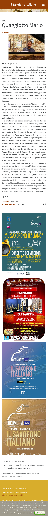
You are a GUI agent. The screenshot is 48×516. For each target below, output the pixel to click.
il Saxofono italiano (23, 4)
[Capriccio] (9, 201)
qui (37, 507)
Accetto (40, 513)
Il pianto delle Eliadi (9, 204)
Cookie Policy (23, 495)
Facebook (5, 32)
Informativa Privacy (9, 495)
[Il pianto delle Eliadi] (16, 204)
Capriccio (5, 201)
